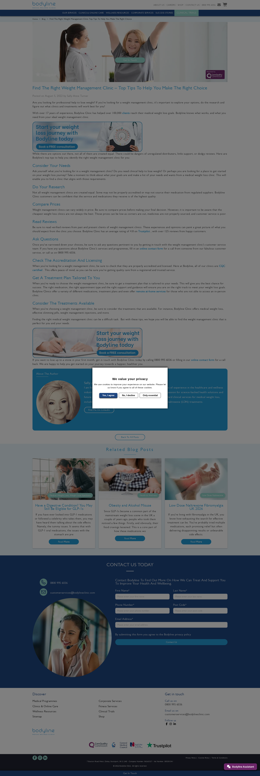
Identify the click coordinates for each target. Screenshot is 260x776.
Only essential (150, 395)
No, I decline (128, 395)
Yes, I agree (108, 395)
